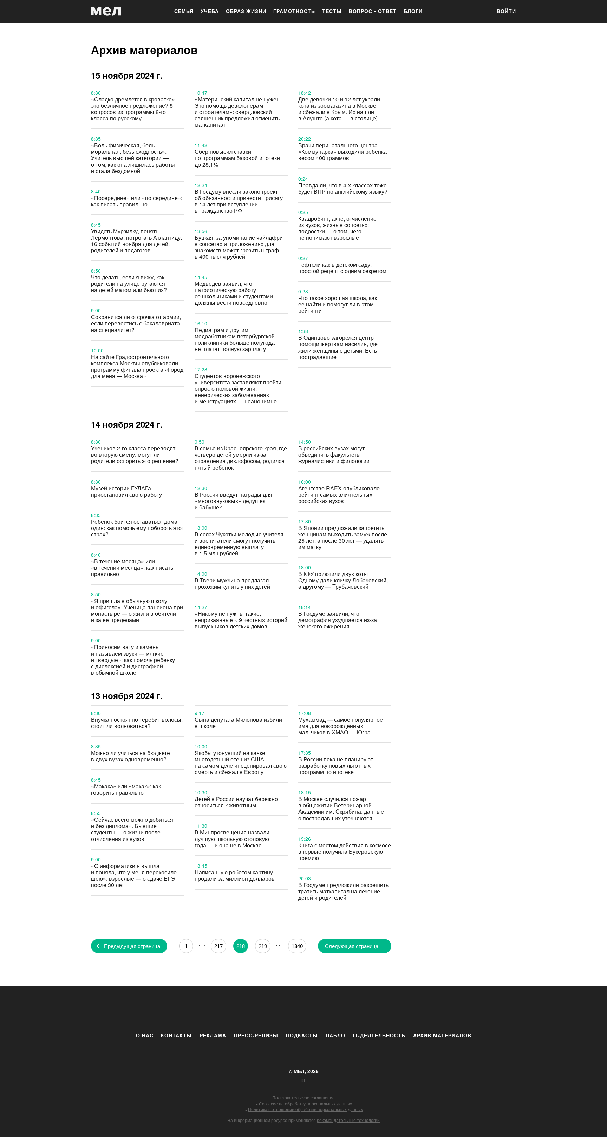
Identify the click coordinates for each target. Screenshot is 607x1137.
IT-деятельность (379, 1035)
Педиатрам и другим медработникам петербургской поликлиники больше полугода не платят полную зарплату (235, 339)
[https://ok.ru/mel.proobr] (342, 1009)
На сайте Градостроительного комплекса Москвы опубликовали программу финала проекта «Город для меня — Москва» (137, 366)
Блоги (413, 11)
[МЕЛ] (106, 11)
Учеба (210, 11)
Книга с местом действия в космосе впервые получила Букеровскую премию (344, 851)
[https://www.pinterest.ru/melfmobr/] (323, 1009)
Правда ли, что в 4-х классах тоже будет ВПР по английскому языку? (342, 188)
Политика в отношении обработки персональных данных (305, 1109)
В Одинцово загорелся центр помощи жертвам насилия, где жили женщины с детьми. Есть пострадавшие (338, 347)
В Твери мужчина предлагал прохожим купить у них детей (232, 583)
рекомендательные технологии (348, 1120)
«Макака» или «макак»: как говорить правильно (126, 789)
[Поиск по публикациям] (483, 12)
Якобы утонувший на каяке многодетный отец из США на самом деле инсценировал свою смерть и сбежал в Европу (241, 762)
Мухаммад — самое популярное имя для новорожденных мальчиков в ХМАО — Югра (340, 725)
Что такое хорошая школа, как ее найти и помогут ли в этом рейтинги (337, 304)
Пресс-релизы (256, 1035)
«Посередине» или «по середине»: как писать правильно (136, 201)
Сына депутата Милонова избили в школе (238, 722)
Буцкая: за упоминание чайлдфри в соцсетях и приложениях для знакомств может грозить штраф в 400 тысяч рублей (239, 246)
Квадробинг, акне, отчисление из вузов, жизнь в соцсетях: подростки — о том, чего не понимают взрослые (337, 228)
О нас (145, 1035)
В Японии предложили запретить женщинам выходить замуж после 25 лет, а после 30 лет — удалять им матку (342, 537)
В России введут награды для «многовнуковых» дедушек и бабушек (233, 500)
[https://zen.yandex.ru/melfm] (265, 1009)
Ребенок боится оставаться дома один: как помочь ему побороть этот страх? (137, 527)
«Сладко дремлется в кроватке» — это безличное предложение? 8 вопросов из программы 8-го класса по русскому (136, 108)
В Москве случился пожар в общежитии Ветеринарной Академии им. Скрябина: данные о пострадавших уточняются (341, 808)
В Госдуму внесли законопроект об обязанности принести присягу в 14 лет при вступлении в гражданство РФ (239, 200)
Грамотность (294, 11)
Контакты (176, 1035)
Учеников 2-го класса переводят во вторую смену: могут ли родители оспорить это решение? (134, 454)
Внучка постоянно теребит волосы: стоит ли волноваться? (137, 722)
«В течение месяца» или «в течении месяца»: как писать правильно (132, 567)
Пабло (335, 1035)
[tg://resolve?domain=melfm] (245, 1009)
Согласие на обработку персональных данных (305, 1104)
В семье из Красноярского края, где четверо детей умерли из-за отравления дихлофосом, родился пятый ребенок (241, 457)
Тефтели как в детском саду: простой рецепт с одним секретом (342, 267)
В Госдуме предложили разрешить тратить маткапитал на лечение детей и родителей (343, 891)
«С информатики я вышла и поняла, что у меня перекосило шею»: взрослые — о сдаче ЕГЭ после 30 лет (134, 875)
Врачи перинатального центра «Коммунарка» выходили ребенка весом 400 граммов (342, 151)
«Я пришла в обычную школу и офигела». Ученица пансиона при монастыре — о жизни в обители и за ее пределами (137, 610)
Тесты (332, 11)
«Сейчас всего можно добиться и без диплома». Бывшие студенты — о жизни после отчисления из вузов (132, 828)
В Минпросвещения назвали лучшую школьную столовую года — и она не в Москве (232, 838)
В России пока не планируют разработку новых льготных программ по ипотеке (335, 765)
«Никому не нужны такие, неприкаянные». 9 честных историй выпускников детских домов (241, 619)
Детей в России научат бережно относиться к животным (236, 802)
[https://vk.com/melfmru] (284, 1009)
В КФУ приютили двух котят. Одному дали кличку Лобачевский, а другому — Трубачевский (343, 580)
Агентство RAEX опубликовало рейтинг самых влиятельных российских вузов (339, 494)
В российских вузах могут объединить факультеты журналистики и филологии (334, 454)
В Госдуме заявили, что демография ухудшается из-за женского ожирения (337, 619)
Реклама (213, 1035)
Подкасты (302, 1035)
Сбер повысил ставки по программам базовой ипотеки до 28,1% (237, 157)
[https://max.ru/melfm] (361, 1009)
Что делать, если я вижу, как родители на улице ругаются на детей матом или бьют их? (129, 283)
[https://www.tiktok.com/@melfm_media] (303, 1009)
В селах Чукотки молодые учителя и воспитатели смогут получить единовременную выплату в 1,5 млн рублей (239, 543)
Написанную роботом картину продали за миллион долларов (235, 875)
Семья (184, 11)
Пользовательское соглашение (303, 1098)
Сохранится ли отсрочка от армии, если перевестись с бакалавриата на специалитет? (136, 323)
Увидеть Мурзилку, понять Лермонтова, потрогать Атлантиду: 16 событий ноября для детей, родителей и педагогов (136, 240)
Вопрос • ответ (373, 11)
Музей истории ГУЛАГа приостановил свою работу (126, 491)
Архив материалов (442, 1035)
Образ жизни (246, 11)
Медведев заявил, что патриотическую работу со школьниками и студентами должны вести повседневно (234, 292)
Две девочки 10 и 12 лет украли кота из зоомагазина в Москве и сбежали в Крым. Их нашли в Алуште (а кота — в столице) (339, 108)
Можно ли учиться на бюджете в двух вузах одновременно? (130, 756)
